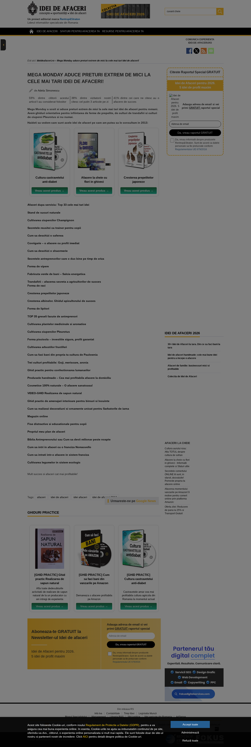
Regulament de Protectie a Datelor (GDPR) (112, 725)
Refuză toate (190, 740)
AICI (85, 736)
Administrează (190, 732)
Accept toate (190, 724)
